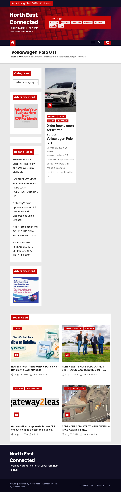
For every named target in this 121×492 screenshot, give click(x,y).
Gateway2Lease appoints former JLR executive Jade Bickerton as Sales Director (24, 211)
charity (53, 26)
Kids (67, 388)
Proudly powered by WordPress (25, 483)
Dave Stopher (40, 374)
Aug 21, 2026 (72, 374)
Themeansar (18, 486)
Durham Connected (73, 329)
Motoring (88, 22)
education (99, 22)
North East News (33, 388)
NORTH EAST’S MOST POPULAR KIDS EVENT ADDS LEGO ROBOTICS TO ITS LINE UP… (25, 188)
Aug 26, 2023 (57, 147)
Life (83, 388)
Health (75, 388)
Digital (18, 329)
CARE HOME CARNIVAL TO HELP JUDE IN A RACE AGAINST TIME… (25, 231)
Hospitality (89, 329)
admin (35, 434)
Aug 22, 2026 (21, 374)
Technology (62, 121)
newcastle (76, 22)
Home (14, 56)
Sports (51, 121)
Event (61, 26)
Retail (62, 117)
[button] (99, 42)
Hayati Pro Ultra (87, 485)
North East (54, 22)
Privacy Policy (103, 485)
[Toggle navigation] (93, 42)
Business (65, 22)
